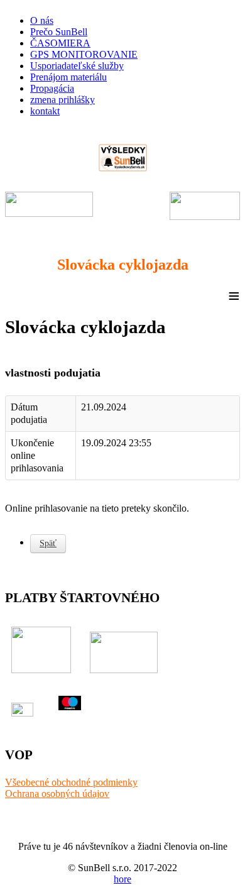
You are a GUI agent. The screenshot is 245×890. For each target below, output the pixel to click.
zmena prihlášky (62, 99)
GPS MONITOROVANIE (84, 54)
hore (122, 879)
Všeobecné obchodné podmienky (71, 782)
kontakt (45, 111)
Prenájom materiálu (68, 77)
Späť (48, 543)
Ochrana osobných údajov (57, 793)
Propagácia (52, 88)
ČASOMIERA (60, 43)
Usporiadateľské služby (77, 65)
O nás (41, 20)
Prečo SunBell (58, 31)
